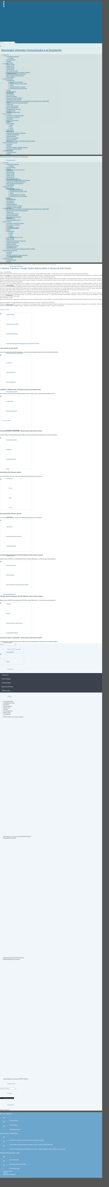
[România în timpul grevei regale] (6, 1164)
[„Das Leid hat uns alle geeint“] (16, 344)
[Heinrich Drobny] (6, 1120)
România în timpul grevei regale (18, 1164)
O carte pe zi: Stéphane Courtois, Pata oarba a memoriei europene (27, 1140)
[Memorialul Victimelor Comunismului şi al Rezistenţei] (51, 50)
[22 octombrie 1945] (6, 1168)
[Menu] (0, 163)
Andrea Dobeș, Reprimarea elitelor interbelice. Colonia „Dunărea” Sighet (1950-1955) (31, 1144)
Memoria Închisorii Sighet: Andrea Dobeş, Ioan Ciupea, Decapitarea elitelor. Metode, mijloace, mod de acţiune (37, 1149)
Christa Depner (14, 1125)
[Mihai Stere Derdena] (6, 1129)
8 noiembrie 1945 (14, 1159)
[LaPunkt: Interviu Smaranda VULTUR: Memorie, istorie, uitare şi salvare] (16, 551)
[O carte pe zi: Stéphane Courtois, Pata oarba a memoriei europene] (6, 1140)
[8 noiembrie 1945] (6, 1159)
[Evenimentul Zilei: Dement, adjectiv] (16, 468)
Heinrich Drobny (14, 1120)
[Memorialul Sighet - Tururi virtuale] (12, 664)
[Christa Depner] (6, 1125)
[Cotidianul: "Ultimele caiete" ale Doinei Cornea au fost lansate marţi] (16, 385)
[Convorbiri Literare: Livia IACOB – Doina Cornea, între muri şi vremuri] (16, 427)
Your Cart (8, 39)
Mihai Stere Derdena (15, 1129)
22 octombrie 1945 (14, 1168)
